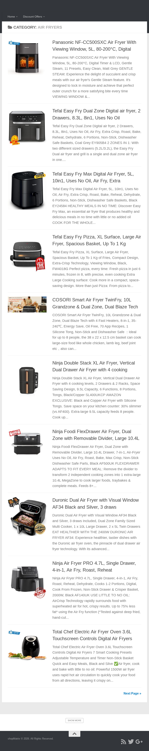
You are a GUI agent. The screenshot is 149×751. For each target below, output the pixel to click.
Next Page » (132, 693)
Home (11, 16)
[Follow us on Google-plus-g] (138, 742)
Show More (74, 720)
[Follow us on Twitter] (131, 742)
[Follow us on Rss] (123, 742)
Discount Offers (32, 16)
